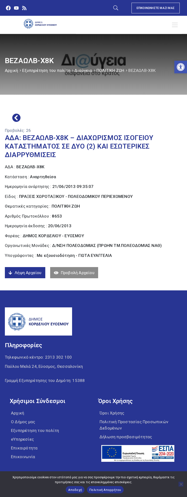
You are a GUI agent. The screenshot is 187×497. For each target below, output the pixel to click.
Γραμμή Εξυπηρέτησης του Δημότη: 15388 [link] (45, 380)
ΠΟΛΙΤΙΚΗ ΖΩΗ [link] (110, 70)
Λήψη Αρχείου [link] (28, 272)
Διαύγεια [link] (83, 70)
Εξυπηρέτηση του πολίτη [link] (46, 70)
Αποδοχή (75, 490)
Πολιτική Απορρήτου (105, 490)
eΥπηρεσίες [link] (22, 439)
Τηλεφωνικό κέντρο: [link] (38, 357)
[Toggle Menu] (176, 25)
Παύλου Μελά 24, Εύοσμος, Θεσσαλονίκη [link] (44, 366)
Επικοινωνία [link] (23, 456)
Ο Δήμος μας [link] (23, 421)
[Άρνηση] (180, 484)
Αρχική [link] (11, 70)
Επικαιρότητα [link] (24, 448)
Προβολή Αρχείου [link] (77, 272)
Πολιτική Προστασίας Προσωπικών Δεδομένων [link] (134, 424)
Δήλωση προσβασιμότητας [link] (126, 436)
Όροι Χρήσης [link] (112, 413)
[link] (180, 67)
